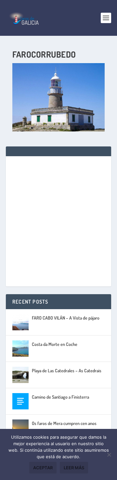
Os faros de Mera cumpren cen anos (64, 423)
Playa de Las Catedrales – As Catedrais (66, 370)
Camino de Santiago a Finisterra (60, 397)
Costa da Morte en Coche (54, 344)
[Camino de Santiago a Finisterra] (20, 401)
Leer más (74, 467)
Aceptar (43, 467)
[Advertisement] (58, 221)
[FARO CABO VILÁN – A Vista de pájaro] (20, 322)
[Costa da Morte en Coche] (20, 348)
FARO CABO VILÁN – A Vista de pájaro (65, 318)
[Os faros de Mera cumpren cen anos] (20, 427)
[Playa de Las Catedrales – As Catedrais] (20, 375)
